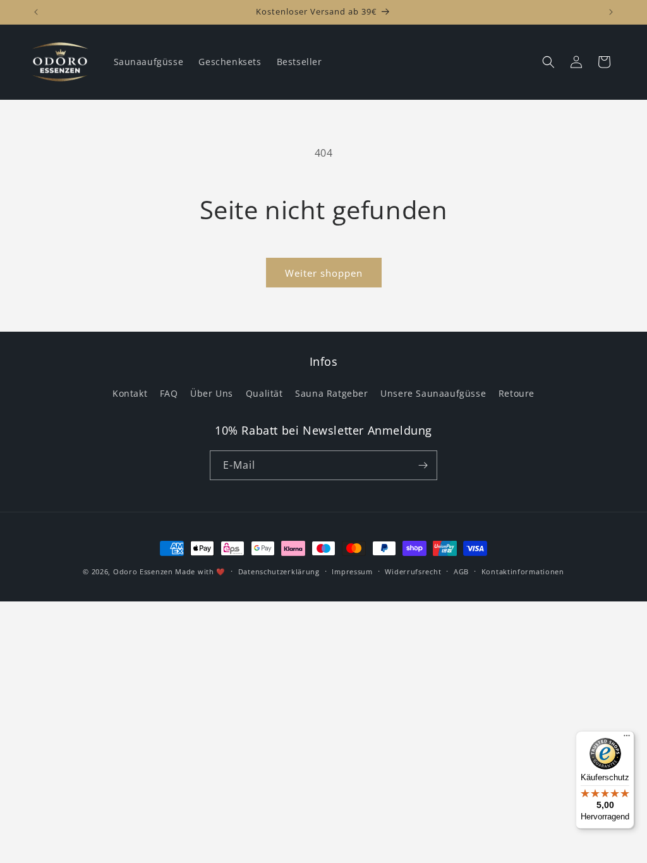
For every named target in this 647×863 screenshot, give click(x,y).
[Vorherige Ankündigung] (36, 12)
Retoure (517, 393)
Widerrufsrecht (413, 571)
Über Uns (211, 393)
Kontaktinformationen (522, 571)
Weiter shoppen (324, 273)
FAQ (169, 393)
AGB (461, 571)
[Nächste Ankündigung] (611, 12)
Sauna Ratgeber (331, 393)
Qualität (264, 393)
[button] (548, 62)
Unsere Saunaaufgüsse (433, 393)
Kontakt (129, 393)
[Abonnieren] (423, 465)
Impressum (352, 571)
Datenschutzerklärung (279, 571)
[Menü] (626, 738)
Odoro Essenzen (143, 571)
